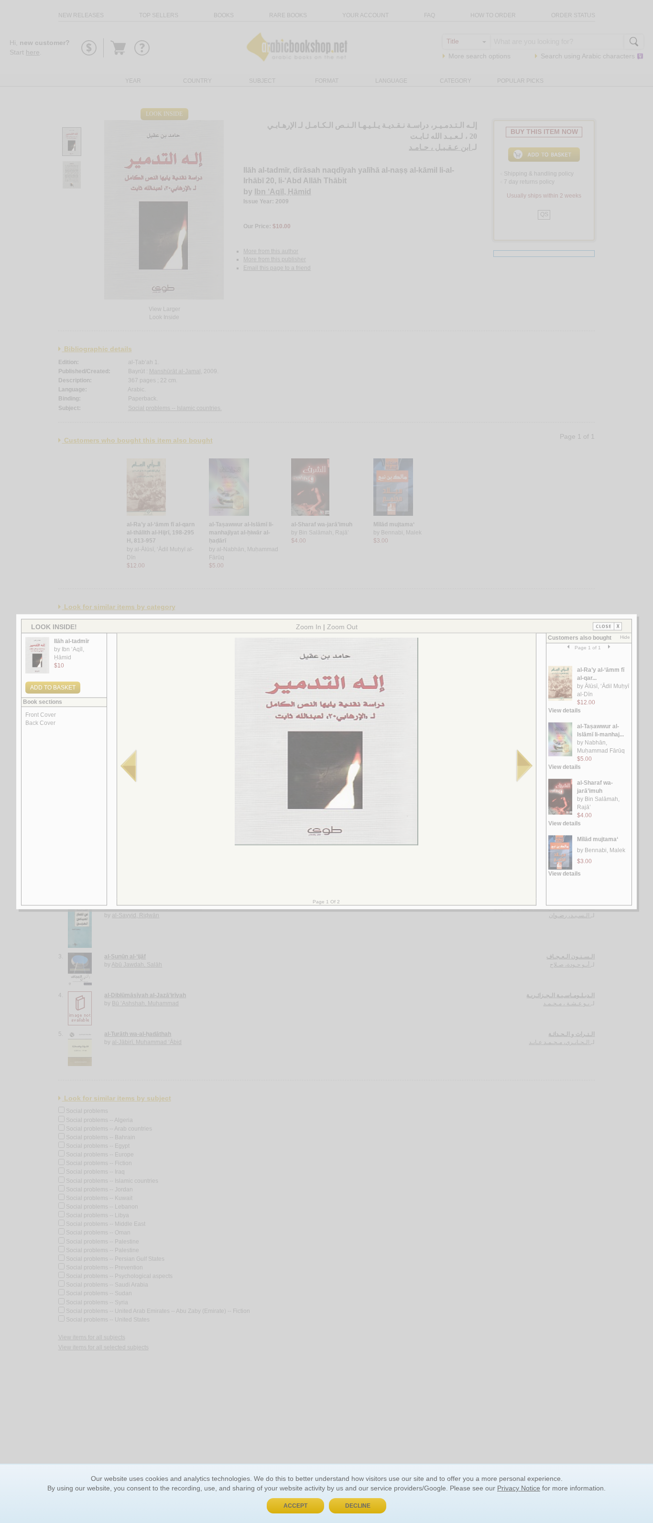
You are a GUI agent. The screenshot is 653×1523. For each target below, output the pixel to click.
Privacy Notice (518, 1488)
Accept (295, 1505)
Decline (357, 1505)
